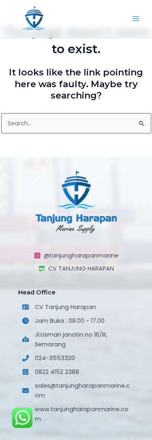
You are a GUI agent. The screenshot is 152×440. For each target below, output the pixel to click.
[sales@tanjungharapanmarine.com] (76, 390)
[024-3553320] (48, 358)
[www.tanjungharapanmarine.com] (76, 414)
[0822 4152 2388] (50, 372)
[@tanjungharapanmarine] (76, 255)
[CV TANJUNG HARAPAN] (76, 268)
